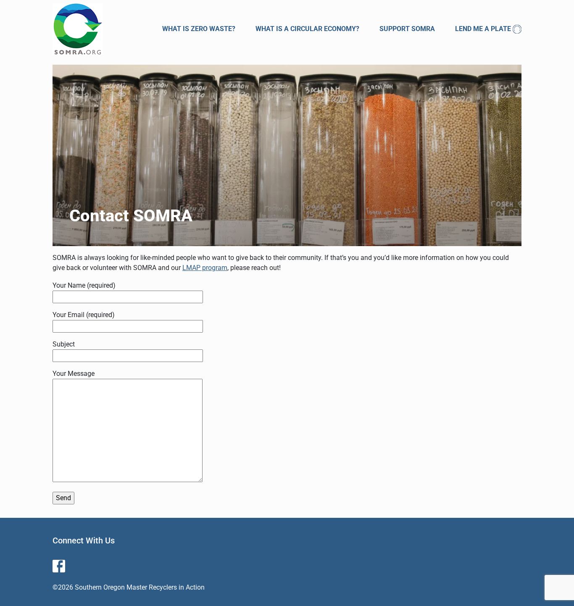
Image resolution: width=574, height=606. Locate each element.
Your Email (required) (84, 315)
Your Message (74, 374)
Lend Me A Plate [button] (483, 29)
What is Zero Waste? (198, 29)
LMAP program (204, 268)
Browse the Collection (472, 67)
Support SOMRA (407, 29)
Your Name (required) (84, 285)
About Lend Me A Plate (471, 50)
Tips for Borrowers (466, 85)
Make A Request (459, 102)
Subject (64, 344)
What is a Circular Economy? (307, 29)
